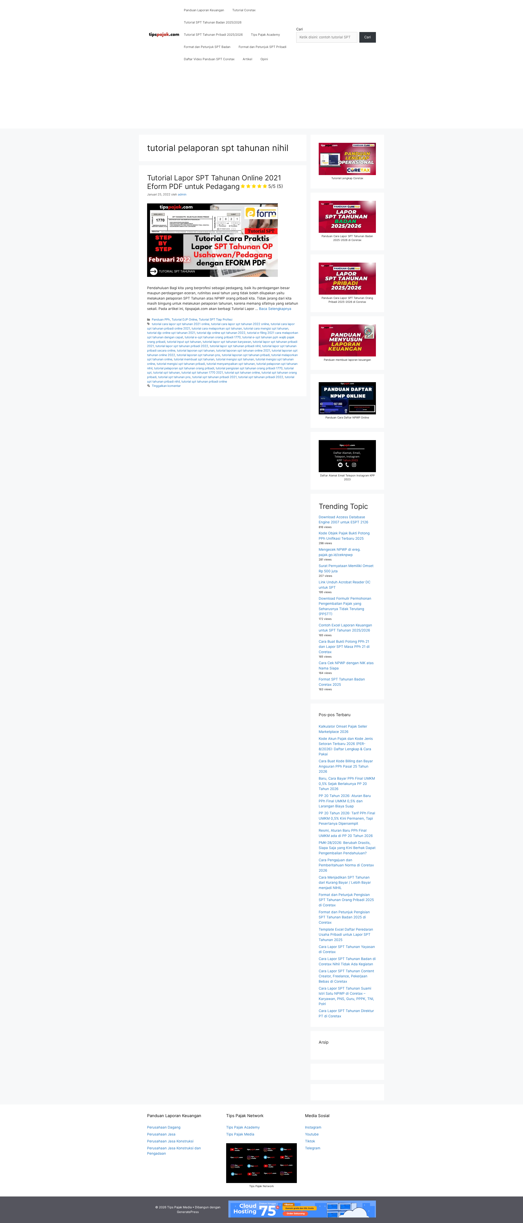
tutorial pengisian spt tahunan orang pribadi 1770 (249, 368)
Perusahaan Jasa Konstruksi (170, 1141)
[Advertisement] (261, 100)
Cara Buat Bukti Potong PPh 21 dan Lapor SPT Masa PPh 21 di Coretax (344, 646)
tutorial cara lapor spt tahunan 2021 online (180, 324)
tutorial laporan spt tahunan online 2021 (243, 350)
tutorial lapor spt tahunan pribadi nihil (235, 346)
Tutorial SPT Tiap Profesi (215, 319)
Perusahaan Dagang (163, 1127)
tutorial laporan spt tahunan (196, 350)
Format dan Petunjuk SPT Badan (207, 47)
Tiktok (310, 1141)
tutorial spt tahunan (166, 372)
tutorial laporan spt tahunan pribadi (246, 355)
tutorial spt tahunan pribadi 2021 (214, 377)
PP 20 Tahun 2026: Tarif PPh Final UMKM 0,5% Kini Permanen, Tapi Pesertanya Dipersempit (347, 818)
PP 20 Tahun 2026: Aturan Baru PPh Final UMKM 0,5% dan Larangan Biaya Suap (345, 801)
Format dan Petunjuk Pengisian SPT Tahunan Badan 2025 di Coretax (344, 917)
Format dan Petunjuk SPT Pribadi (262, 47)
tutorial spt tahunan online (242, 372)
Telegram (312, 1148)
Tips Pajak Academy (265, 35)
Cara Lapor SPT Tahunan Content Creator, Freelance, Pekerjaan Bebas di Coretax (346, 976)
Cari (299, 29)
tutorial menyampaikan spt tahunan (231, 363)
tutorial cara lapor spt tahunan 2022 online (240, 324)
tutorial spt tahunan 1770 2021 (202, 372)
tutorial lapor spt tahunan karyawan (227, 341)
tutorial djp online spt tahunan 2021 (171, 332)
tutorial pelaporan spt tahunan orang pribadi (184, 368)
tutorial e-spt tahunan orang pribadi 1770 (213, 337)
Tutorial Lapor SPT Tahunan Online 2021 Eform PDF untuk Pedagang (215, 182)
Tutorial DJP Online (184, 319)
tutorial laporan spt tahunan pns (198, 355)
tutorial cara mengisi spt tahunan (266, 328)
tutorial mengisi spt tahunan (235, 359)
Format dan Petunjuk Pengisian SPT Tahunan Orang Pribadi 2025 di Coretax (346, 900)
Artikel (247, 59)
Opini (264, 59)
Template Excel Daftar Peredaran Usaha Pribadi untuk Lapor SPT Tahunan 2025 (346, 934)
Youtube (312, 1134)
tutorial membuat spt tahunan (194, 359)
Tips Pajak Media (240, 1134)
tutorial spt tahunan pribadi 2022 (260, 377)
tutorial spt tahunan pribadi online (204, 381)
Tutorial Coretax (244, 10)
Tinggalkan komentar (166, 385)
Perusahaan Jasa (161, 1134)
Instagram (313, 1127)
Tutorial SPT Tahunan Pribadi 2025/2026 (213, 35)
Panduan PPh (161, 319)
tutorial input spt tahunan (184, 341)
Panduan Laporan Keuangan (204, 10)
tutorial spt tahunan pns (174, 377)
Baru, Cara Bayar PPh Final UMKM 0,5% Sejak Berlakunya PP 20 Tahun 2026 (347, 783)
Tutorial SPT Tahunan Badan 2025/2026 (212, 22)
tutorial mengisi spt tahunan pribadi (181, 363)
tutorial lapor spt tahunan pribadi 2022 (181, 346)
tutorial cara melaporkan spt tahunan (217, 328)
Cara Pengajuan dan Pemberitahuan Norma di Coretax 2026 (346, 865)
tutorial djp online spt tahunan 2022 (221, 332)
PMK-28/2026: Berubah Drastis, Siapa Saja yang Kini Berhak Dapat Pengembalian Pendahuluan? (347, 848)
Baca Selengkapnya (275, 309)
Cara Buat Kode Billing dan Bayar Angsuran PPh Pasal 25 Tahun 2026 (346, 766)
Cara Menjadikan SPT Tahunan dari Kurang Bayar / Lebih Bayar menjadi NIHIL (345, 882)
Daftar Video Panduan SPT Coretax (209, 59)
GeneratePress (188, 1212)
